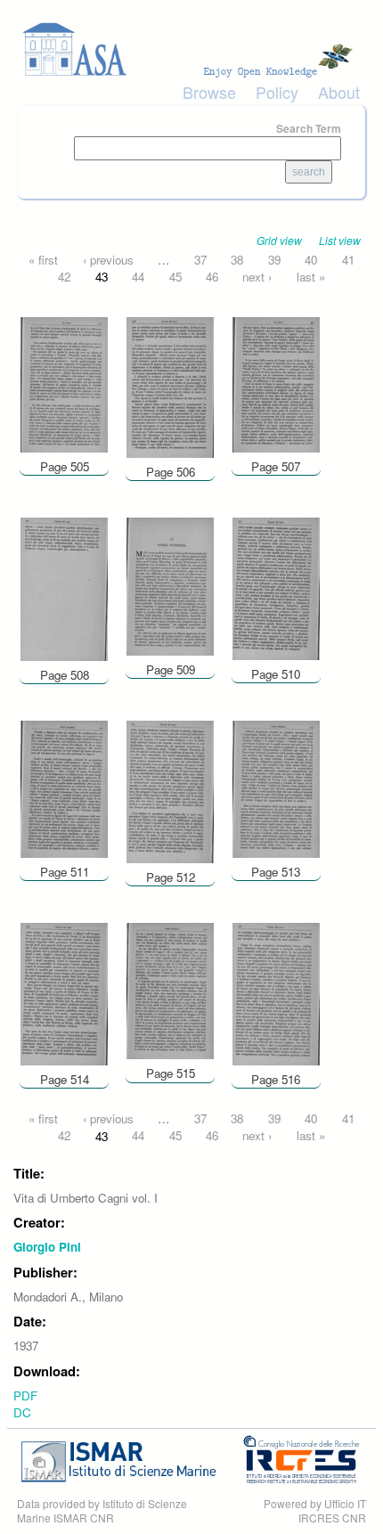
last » (311, 276)
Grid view (279, 240)
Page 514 (64, 1079)
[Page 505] (64, 382)
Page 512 (170, 877)
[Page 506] (170, 385)
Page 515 (170, 1073)
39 (274, 259)
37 (200, 259)
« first (43, 259)
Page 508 (64, 674)
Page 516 (275, 1079)
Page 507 (275, 466)
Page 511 (64, 871)
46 (212, 276)
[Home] (191, 49)
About (339, 91)
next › (257, 276)
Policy (277, 91)
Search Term (308, 128)
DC (22, 1412)
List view (340, 240)
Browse (209, 91)
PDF (25, 1395)
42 (64, 276)
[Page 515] (170, 989)
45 (175, 276)
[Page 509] (170, 584)
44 (138, 276)
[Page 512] (170, 790)
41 (348, 259)
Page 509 (170, 669)
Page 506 (170, 471)
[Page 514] (64, 992)
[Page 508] (64, 587)
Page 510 (275, 673)
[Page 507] (276, 382)
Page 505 (64, 466)
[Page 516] (276, 992)
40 (311, 259)
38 (237, 259)
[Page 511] (64, 787)
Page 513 (275, 871)
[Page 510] (276, 587)
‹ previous (108, 259)
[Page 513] (276, 787)
